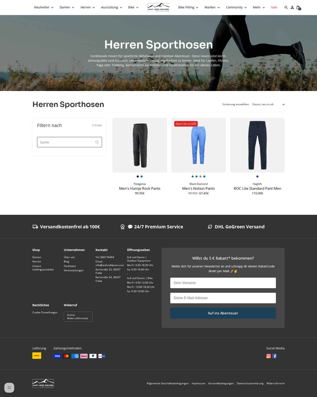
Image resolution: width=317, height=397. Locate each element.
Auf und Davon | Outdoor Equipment (139, 258)
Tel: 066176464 (105, 257)
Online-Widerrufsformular (77, 316)
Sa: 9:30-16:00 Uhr (138, 269)
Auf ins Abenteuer (223, 313)
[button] (44, 7)
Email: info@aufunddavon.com (110, 263)
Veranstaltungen (74, 270)
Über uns (69, 257)
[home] (158, 7)
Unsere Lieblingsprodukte (43, 267)
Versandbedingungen (221, 383)
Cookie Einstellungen (44, 312)
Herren (36, 261)
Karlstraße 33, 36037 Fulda (108, 271)
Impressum (198, 383)
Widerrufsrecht (276, 383)
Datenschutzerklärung (250, 383)
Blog (66, 261)
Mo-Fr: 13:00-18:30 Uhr (141, 287)
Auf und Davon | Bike (140, 278)
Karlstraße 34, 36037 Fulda (108, 278)
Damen (36, 257)
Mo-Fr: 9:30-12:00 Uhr (140, 282)
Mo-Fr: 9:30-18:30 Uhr (140, 265)
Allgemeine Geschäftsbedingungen (168, 383)
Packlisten (70, 266)
